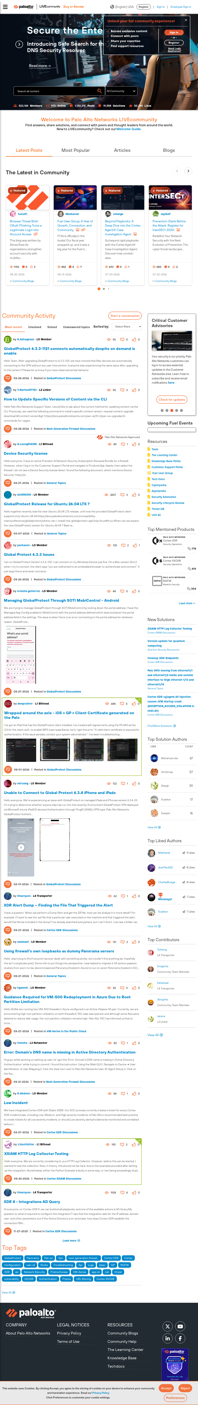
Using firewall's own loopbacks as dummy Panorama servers (59, 951)
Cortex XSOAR (105, 1278)
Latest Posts (29, 150)
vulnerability (11, 1278)
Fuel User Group (162, 473)
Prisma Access (58, 1272)
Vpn (60, 1258)
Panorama (33, 1258)
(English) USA (124, 7)
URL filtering (83, 1278)
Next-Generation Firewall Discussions (71, 428)
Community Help (122, 1341)
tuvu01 (22, 214)
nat (107, 1272)
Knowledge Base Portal (166, 461)
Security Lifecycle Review (168, 502)
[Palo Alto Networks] (31, 1313)
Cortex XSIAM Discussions (64, 1178)
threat (118, 1272)
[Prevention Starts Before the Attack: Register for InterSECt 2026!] (170, 197)
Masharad (72, 214)
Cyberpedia (159, 485)
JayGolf (166, 214)
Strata (44, 1265)
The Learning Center (164, 455)
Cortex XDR (111, 1258)
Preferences (175, 1398)
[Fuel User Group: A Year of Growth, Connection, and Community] (75, 197)
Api (80, 1265)
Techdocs (116, 1366)
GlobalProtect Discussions (64, 378)
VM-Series (79, 1272)
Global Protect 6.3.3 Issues (29, 554)
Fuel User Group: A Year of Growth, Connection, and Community (75, 225)
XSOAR (28, 1278)
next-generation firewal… (84, 1258)
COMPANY (16, 1324)
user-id (30, 1265)
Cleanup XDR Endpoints (163, 658)
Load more (69, 1240)
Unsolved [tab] (34, 327)
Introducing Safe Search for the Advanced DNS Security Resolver (80, 47)
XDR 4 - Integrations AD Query (32, 1201)
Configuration (12, 1265)
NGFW (124, 1265)
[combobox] (59, 91)
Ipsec (102, 1265)
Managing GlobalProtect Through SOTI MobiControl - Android (61, 600)
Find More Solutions (160, 725)
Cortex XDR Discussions (62, 930)
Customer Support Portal (167, 467)
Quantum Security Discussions (163, 649)
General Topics (56, 483)
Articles (122, 150)
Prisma (66, 1278)
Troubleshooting (63, 1265)
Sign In (161, 6)
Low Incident (16, 1102)
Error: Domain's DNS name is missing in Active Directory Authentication (70, 1052)
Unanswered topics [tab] (76, 327)
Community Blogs (23, 281)
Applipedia (159, 490)
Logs (91, 1265)
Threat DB (158, 508)
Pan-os (48, 1258)
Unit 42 (156, 514)
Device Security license (26, 453)
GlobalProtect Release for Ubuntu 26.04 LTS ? (47, 504)
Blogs (169, 150)
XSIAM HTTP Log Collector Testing (36, 1153)
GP (113, 1265)
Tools (155, 449)
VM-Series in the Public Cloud (66, 1031)
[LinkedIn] (168, 1338)
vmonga (118, 214)
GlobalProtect (12, 1258)
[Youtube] (180, 1326)
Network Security (34, 1272)
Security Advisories (164, 496)
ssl (16, 1272)
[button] (166, 1388)
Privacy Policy (100, 1392)
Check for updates (172, 399)
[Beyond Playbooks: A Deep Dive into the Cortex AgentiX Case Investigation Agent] (122, 197)
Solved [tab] (52, 327)
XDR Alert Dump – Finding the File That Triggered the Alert (58, 905)
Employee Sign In (181, 6)
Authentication (48, 1278)
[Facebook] (180, 1338)
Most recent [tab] (13, 327)
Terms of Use (68, 1341)
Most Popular (75, 150)
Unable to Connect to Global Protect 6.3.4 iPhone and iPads (60, 792)
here (170, 382)
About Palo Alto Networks (28, 1333)
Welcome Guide (128, 129)
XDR (7, 1272)
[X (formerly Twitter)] (168, 1326)
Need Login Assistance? (174, 49)
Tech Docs (158, 479)
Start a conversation (125, 315)
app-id (95, 1272)
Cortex (128, 1258)
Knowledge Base (122, 1358)
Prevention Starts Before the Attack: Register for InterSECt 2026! (169, 225)
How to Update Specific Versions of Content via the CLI (55, 399)
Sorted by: (101, 326)
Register (144, 6)
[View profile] (8, 339)
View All (6, 1292)
